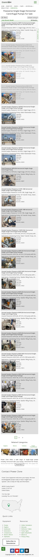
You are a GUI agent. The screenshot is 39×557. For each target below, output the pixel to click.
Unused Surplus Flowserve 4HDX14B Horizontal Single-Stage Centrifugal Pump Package (19, 375)
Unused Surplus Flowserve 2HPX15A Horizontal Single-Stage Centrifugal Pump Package (18, 251)
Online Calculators (26, 525)
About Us (24, 535)
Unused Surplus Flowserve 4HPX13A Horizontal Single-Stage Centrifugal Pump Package (18, 395)
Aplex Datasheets (26, 533)
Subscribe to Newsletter (11, 542)
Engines (6, 446)
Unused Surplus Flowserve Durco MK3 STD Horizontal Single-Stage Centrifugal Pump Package (18, 45)
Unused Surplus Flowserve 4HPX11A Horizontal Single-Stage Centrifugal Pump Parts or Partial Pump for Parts (18, 24)
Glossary (23, 527)
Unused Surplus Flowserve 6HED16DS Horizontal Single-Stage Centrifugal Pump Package (19, 272)
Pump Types (25, 531)
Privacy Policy (25, 536)
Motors (15, 446)
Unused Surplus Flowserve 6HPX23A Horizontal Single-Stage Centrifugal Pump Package (18, 292)
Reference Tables (26, 529)
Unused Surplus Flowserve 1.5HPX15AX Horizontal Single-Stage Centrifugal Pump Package (17, 230)
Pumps (6, 525)
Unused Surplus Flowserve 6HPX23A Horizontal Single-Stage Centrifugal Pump (18, 313)
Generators (7, 531)
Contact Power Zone (12, 471)
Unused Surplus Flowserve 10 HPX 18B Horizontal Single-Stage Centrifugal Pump (17, 189)
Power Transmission (33, 446)
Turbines (24, 446)
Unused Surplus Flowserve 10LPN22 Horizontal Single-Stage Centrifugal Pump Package (18, 107)
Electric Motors (8, 535)
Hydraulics (7, 536)
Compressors (8, 533)
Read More (19, 464)
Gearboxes (7, 529)
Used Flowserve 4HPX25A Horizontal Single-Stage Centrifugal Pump (17, 169)
